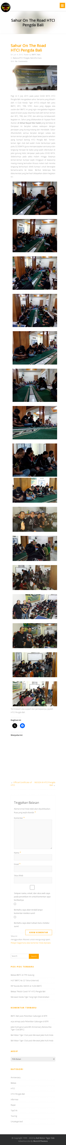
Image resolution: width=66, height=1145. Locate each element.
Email (17, 864)
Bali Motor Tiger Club (19, 1035)
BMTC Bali (36, 54)
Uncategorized (17, 1121)
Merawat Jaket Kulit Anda (43, 1035)
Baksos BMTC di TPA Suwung (22, 975)
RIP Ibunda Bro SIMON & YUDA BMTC (26, 986)
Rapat (13, 1105)
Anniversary (16, 1077)
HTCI (13, 1088)
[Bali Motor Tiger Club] (5, 12)
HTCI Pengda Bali (26, 58)
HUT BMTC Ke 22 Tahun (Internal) (25, 980)
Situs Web (18, 875)
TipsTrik (14, 1110)
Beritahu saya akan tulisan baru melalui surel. (31, 925)
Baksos (16, 58)
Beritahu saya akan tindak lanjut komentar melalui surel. (28, 911)
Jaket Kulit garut (17, 1027)
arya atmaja (15, 1021)
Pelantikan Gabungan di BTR (35, 1016)
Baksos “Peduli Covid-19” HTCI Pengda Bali (28, 991)
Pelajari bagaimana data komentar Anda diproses (31, 943)
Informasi (37, 58)
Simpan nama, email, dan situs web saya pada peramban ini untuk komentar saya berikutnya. (32, 896)
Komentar (19, 817)
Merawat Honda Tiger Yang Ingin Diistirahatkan (30, 997)
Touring (14, 1116)
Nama (17, 852)
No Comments (21, 61)
